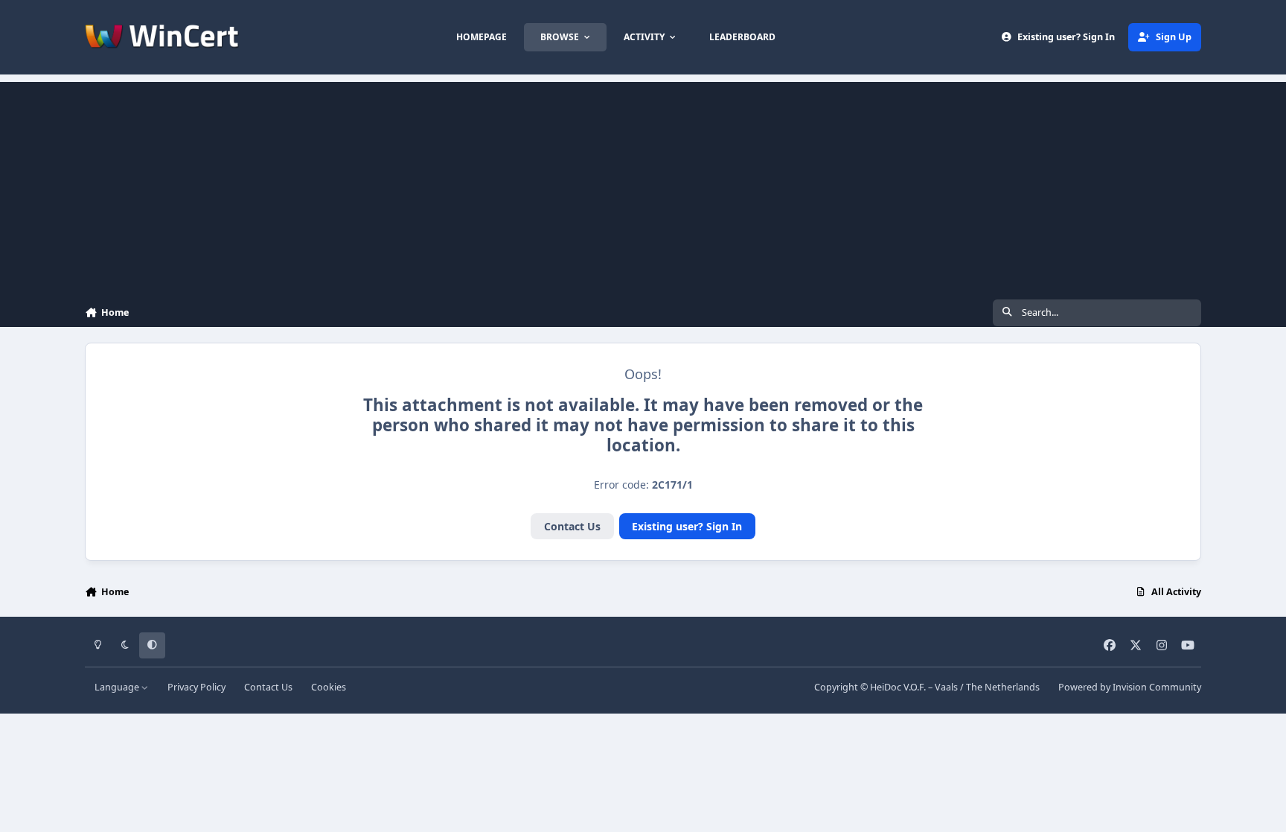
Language (118, 687)
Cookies (328, 687)
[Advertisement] (643, 186)
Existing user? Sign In (687, 526)
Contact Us (572, 526)
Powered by (1129, 687)
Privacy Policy (196, 687)
